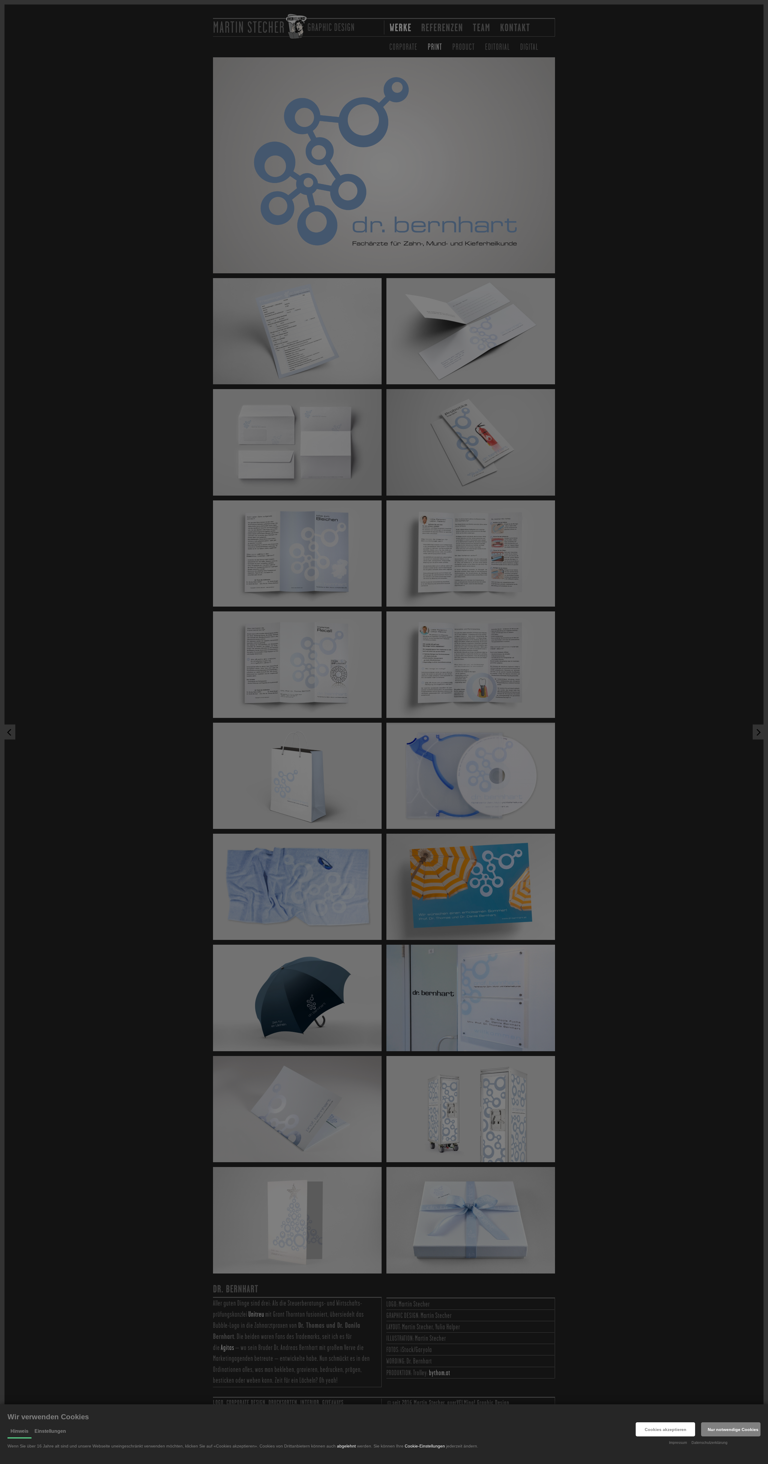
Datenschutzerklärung (710, 1443)
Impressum (678, 1443)
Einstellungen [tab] (50, 1431)
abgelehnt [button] (346, 1446)
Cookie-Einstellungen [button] (425, 1446)
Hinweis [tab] (19, 1431)
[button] (665, 1429)
